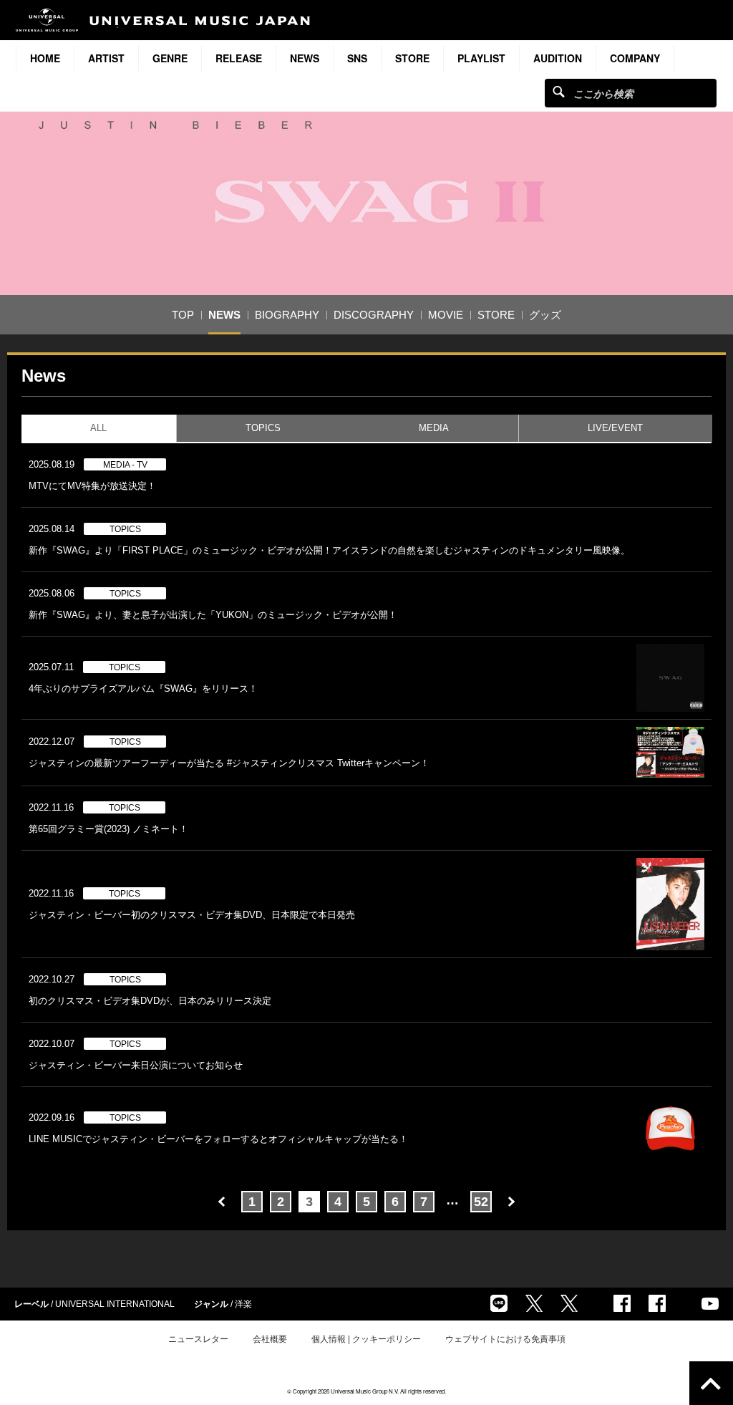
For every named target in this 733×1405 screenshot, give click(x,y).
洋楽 (243, 1304)
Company (635, 58)
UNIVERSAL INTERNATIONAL (115, 1304)
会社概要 (270, 1339)
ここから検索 (559, 91)
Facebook (622, 1303)
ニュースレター (198, 1339)
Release (238, 58)
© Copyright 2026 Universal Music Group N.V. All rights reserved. (366, 1391)
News (304, 58)
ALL (98, 428)
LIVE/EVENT (615, 428)
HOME (45, 58)
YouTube (710, 1304)
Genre (170, 58)
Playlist (481, 58)
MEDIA (434, 428)
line (499, 1303)
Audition (557, 58)
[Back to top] (711, 1383)
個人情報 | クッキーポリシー (366, 1339)
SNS (357, 58)
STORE (412, 58)
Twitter (534, 1303)
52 (481, 1201)
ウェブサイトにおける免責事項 (505, 1339)
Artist (106, 58)
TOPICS (263, 428)
